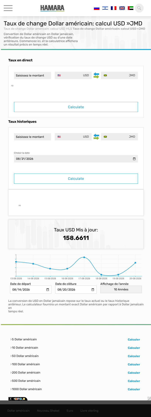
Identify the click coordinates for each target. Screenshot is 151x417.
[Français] (114, 8)
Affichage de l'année (114, 284)
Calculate (76, 107)
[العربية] (131, 8)
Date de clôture (65, 284)
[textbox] (73, 75)
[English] (122, 8)
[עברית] (105, 8)
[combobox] (73, 75)
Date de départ (20, 284)
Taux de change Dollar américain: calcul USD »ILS (38, 28)
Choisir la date (22, 152)
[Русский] (97, 8)
